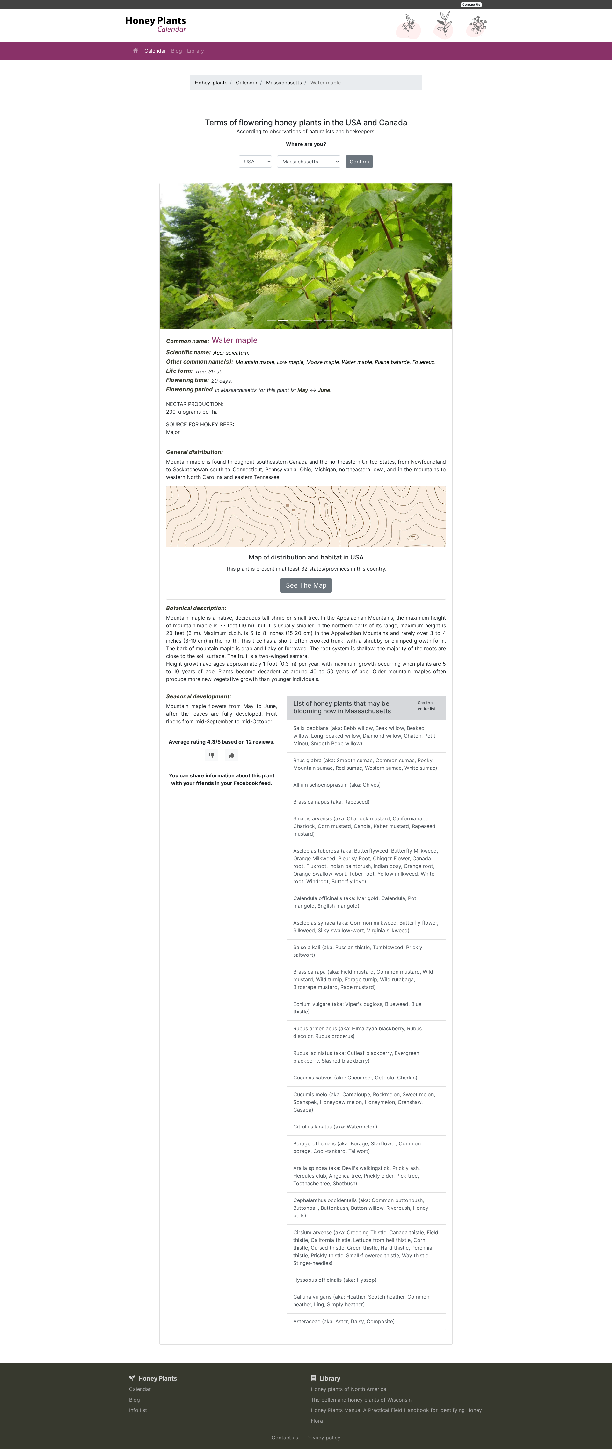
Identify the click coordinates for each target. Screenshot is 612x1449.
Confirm (359, 161)
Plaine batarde (392, 362)
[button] (182, 256)
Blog (176, 50)
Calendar (155, 50)
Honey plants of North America (348, 1389)
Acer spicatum (230, 353)
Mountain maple (255, 362)
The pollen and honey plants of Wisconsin (361, 1399)
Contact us (285, 1437)
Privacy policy (323, 1437)
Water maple (357, 362)
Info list (138, 1410)
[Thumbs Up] (231, 755)
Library (195, 50)
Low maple (290, 362)
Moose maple (322, 362)
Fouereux (423, 362)
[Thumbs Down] (211, 755)
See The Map (306, 585)
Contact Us (471, 5)
